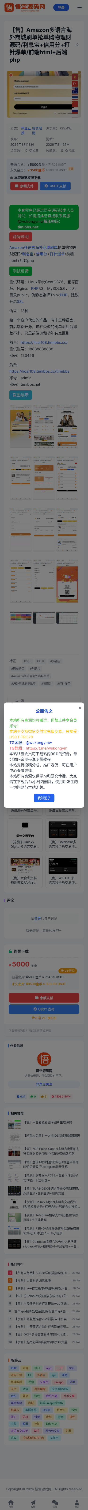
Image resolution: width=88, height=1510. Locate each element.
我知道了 (44, 798)
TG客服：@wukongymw (30, 742)
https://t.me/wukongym (46, 748)
